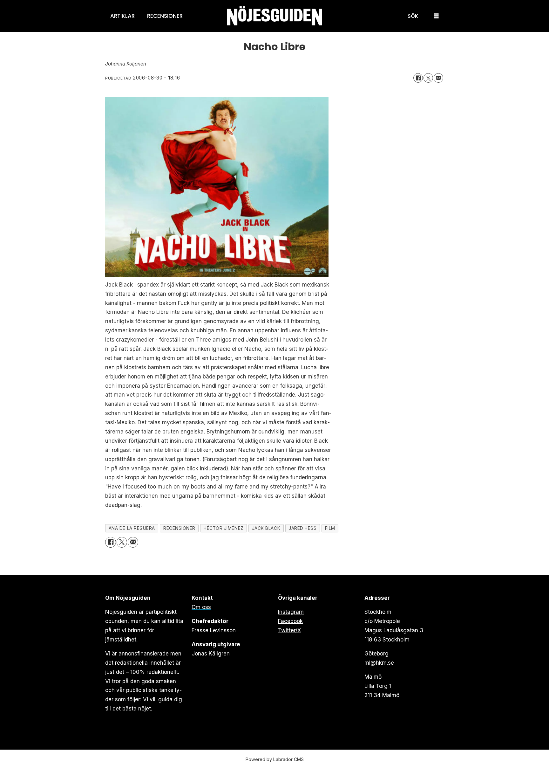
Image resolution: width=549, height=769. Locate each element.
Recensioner (165, 16)
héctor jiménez (224, 528)
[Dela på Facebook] (418, 78)
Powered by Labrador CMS (275, 759)
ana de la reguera (132, 528)
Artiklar (122, 16)
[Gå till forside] (274, 16)
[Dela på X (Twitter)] (428, 78)
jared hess (302, 528)
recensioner (179, 528)
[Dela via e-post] (438, 78)
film (330, 528)
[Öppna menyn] (436, 16)
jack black (266, 528)
